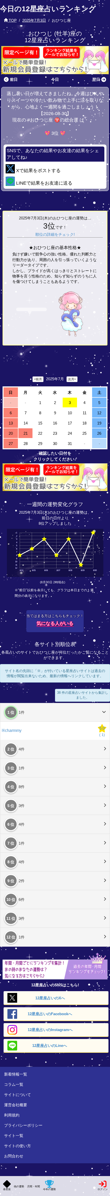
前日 (14, 79)
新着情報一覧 (15, 1074)
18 (84, 423)
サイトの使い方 (17, 1146)
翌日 (96, 79)
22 (40, 433)
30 (55, 443)
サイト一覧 (13, 1135)
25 (84, 433)
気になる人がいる (55, 623)
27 (11, 443)
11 (84, 413)
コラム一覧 (13, 1084)
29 (40, 443)
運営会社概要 (15, 1105)
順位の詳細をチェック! (55, 234)
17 (70, 423)
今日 (55, 79)
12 (99, 413)
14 (26, 423)
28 (26, 443)
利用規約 (11, 1115)
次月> (72, 379)
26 (99, 433)
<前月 (38, 379)
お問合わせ (13, 1156)
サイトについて (17, 1094)
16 (55, 423)
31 (70, 443)
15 (40, 423)
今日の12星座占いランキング (48, 9)
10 (70, 413)
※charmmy (11, 730)
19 (99, 423)
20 (11, 433)
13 (11, 423)
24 (70, 433)
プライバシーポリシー (23, 1125)
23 (55, 433)
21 (26, 433)
